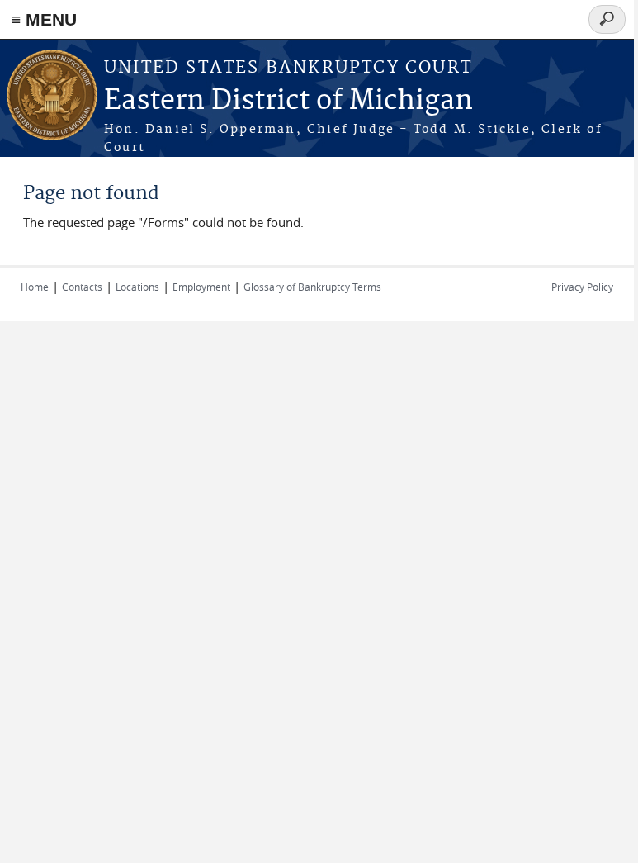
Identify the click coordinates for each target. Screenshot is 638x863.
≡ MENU (44, 19)
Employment (201, 286)
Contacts (82, 286)
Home (35, 286)
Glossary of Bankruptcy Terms (312, 286)
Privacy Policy (582, 286)
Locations (137, 286)
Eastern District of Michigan (288, 101)
